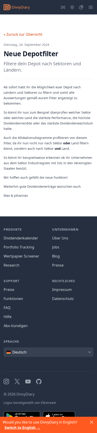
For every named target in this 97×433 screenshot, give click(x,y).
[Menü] (90, 7)
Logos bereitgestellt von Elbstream (30, 402)
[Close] (91, 422)
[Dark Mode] (72, 7)
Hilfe (8, 316)
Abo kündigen (16, 325)
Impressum (62, 289)
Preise (9, 289)
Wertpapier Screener (21, 256)
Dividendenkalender (21, 238)
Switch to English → (22, 427)
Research (11, 265)
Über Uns (60, 238)
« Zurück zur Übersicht (23, 34)
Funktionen (13, 298)
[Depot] (81, 7)
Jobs (55, 247)
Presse (58, 265)
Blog (56, 256)
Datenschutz (63, 298)
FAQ (7, 307)
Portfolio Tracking (19, 247)
